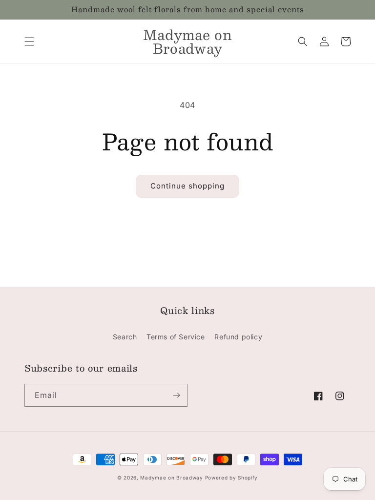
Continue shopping (187, 185)
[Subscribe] (176, 395)
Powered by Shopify (231, 477)
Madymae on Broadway (171, 477)
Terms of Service (175, 337)
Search (125, 337)
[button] (29, 41)
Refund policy (238, 337)
